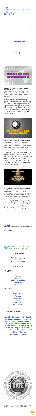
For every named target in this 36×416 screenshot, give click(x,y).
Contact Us (18, 282)
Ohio (14, 149)
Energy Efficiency (18, 94)
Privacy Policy (18, 302)
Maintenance (7, 96)
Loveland (8, 323)
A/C (25, 91)
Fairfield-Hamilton (25, 194)
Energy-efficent (8, 149)
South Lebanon (12, 332)
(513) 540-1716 (9, 14)
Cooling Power (28, 193)
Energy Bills (11, 147)
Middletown (25, 323)
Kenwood (18, 321)
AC (22, 91)
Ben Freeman (9, 91)
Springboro (24, 332)
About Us (18, 284)
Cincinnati (27, 317)
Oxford (7, 330)
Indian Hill (9, 321)
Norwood (25, 328)
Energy (6, 147)
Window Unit (26, 196)
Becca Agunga (9, 191)
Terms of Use (18, 304)
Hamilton (6, 196)
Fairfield (16, 194)
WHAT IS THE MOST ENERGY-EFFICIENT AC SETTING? (17, 141)
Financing (18, 298)
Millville (15, 325)
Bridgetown (16, 317)
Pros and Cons (17, 196)
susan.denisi (8, 142)
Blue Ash (7, 317)
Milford (7, 325)
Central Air (15, 193)
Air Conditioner (16, 93)
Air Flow (23, 93)
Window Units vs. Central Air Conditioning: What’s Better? (17, 189)
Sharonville (26, 330)
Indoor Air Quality (18, 280)
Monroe (23, 325)
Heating (18, 276)
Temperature (20, 149)
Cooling (10, 94)
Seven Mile (16, 330)
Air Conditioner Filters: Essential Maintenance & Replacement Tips (16, 88)
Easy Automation (9, 194)
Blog (18, 300)
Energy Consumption (21, 147)
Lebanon (27, 321)
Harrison (26, 319)
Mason (16, 323)
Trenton (23, 334)
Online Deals (18, 294)
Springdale (14, 334)
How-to (26, 94)
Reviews (18, 296)
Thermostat (28, 149)
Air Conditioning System (19, 145)
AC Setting (15, 144)
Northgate (16, 328)
